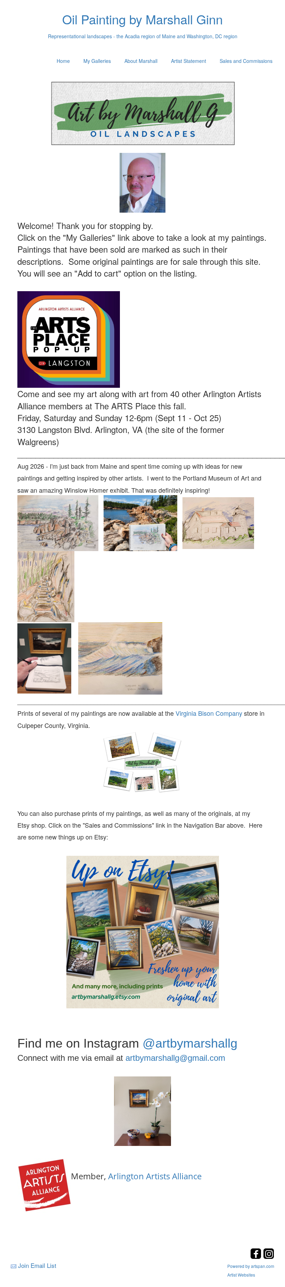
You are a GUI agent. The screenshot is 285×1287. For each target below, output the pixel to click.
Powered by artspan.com (250, 1266)
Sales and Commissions (246, 60)
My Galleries (97, 60)
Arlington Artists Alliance (155, 1176)
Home (63, 60)
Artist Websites (241, 1275)
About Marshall (140, 60)
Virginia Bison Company (209, 713)
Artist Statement (188, 60)
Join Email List (37, 1265)
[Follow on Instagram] (268, 1257)
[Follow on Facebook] (256, 1257)
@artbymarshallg (189, 1043)
